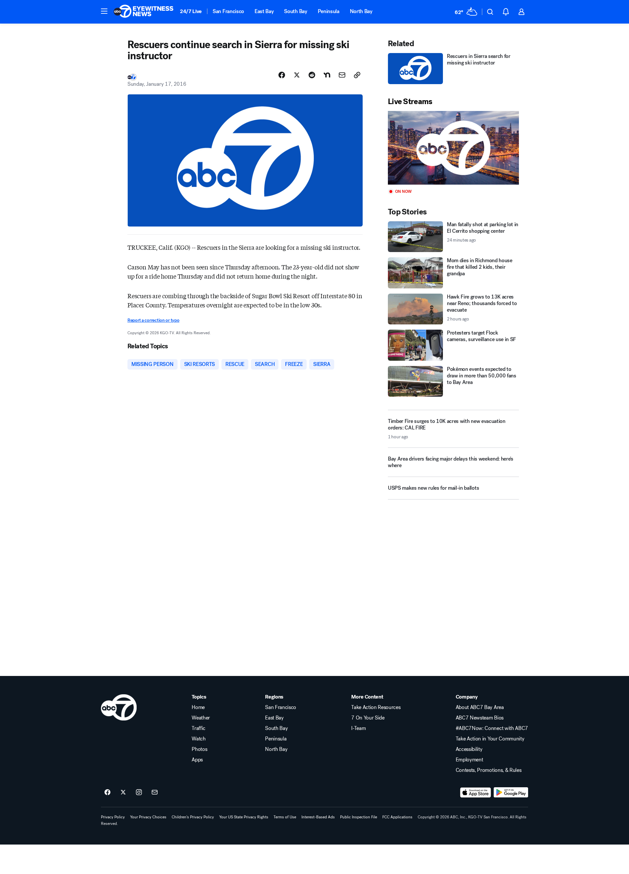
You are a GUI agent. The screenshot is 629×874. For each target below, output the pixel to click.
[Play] (453, 148)
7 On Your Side (368, 717)
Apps (197, 759)
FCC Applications (397, 817)
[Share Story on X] (296, 75)
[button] (104, 11)
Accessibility (469, 749)
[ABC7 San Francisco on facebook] (107, 792)
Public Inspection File (358, 817)
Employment (469, 759)
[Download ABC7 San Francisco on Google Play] (511, 792)
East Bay (264, 11)
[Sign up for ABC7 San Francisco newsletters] (154, 792)
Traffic (198, 728)
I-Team (358, 728)
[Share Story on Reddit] (311, 75)
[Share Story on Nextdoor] (327, 75)
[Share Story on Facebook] (281, 75)
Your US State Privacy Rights (243, 817)
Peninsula (328, 11)
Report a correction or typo (153, 320)
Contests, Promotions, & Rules (489, 770)
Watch (198, 738)
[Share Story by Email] (342, 75)
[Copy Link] (357, 75)
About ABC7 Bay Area (480, 707)
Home (198, 707)
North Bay (361, 11)
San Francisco (228, 11)
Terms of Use (285, 817)
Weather (201, 717)
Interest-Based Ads (318, 817)
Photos (199, 749)
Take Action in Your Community (490, 738)
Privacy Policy (113, 817)
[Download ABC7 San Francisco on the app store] (475, 792)
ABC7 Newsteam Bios (480, 717)
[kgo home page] (119, 707)
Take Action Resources (375, 707)
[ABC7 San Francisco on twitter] (123, 792)
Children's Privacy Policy (193, 817)
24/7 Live (191, 11)
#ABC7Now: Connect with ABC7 (492, 728)
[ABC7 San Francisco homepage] (143, 12)
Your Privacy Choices (148, 817)
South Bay (295, 11)
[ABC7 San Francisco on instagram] (138, 792)
